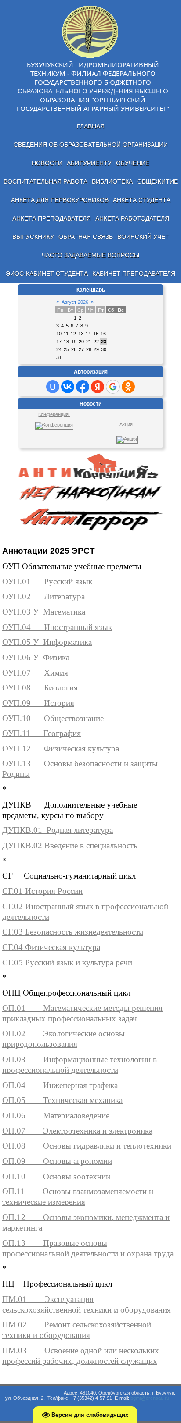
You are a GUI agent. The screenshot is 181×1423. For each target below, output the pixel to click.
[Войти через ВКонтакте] (67, 386)
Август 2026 (75, 302)
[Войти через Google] (113, 387)
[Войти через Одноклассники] (128, 386)
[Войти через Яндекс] (97, 386)
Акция (126, 424)
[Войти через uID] (52, 386)
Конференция (54, 414)
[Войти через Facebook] (82, 386)
